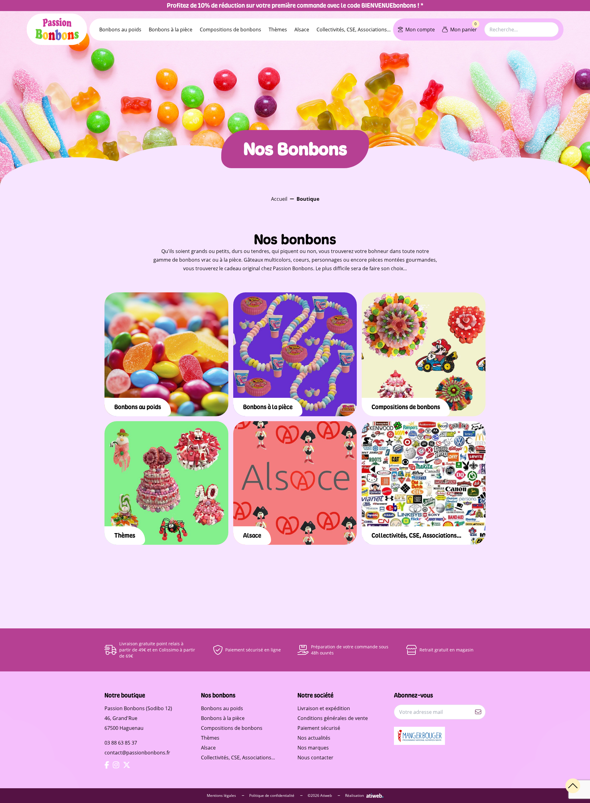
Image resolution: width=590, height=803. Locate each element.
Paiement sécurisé (318, 728)
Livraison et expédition (323, 708)
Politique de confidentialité (272, 795)
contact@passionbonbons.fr (137, 752)
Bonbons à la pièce (170, 29)
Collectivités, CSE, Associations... (354, 29)
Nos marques (313, 747)
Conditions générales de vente (332, 718)
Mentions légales (222, 795)
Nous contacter (315, 757)
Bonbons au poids (120, 29)
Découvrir (166, 370)
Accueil (279, 199)
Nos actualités (313, 737)
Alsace (301, 29)
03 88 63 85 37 (120, 742)
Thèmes (278, 29)
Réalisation (354, 795)
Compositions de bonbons (230, 29)
